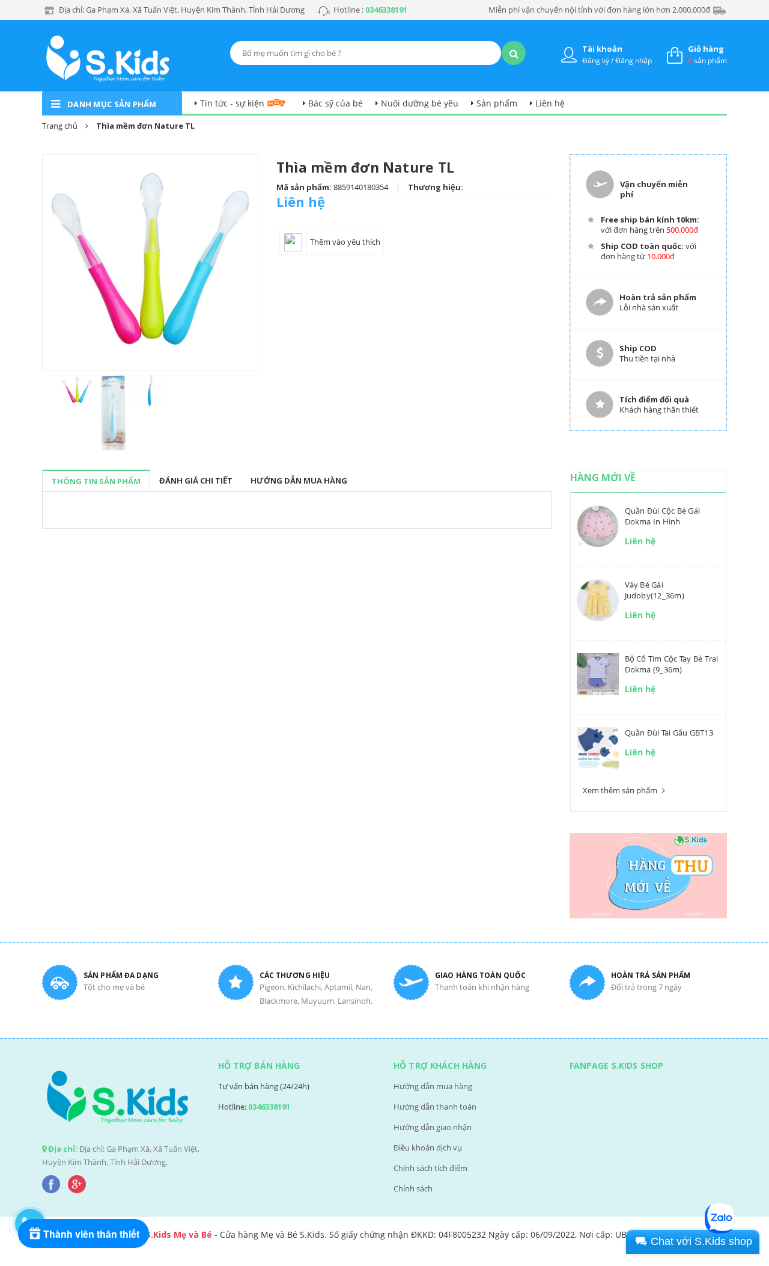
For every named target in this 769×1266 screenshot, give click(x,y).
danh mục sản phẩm (112, 104)
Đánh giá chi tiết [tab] (196, 480)
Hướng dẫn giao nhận (433, 1127)
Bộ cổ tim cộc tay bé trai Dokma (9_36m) (672, 664)
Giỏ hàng (706, 48)
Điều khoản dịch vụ (428, 1147)
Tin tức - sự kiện (232, 103)
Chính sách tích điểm (430, 1168)
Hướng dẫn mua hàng (433, 1086)
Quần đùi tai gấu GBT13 (669, 732)
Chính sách (413, 1188)
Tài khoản (602, 48)
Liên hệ (550, 103)
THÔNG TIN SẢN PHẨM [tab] (96, 481)
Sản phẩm (496, 103)
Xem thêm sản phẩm (621, 790)
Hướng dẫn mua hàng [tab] (299, 480)
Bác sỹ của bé (335, 103)
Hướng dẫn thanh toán (435, 1106)
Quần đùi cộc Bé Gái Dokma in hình (663, 516)
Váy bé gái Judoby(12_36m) (654, 590)
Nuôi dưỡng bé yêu (419, 103)
